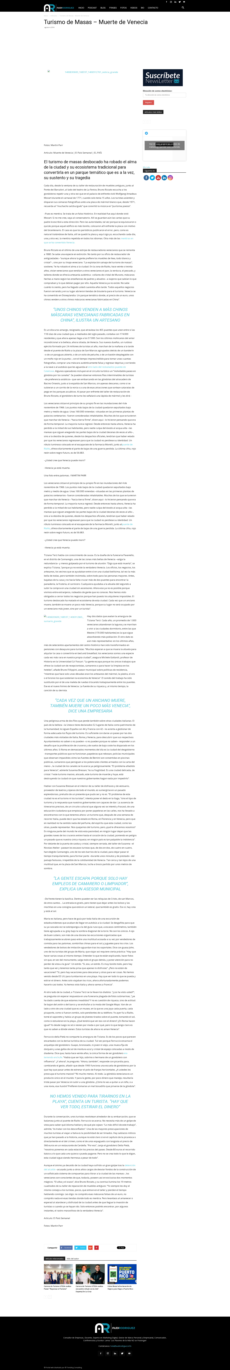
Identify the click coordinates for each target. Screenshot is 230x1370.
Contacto (153, 7)
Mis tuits (146, 167)
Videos (133, 7)
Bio (142, 7)
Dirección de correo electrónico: (157, 91)
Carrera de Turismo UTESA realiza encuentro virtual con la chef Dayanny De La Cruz (89, 1289)
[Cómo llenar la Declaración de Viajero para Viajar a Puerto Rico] (122, 1274)
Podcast (92, 7)
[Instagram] (171, 2)
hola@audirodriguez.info (120, 1346)
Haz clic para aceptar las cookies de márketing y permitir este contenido (164, 145)
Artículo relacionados (55, 1258)
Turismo (47, 1283)
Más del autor (73, 1258)
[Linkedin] (175, 2)
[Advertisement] (115, 49)
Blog (103, 7)
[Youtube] (184, 2)
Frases (113, 7)
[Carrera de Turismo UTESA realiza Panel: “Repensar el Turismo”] (58, 1274)
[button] (183, 8)
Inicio (81, 7)
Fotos (123, 7)
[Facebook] (167, 2)
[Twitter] (180, 2)
